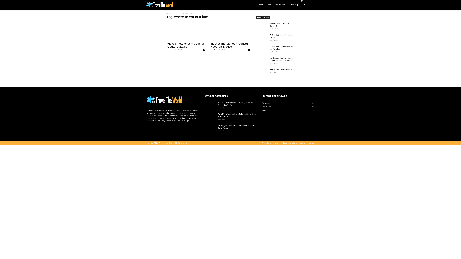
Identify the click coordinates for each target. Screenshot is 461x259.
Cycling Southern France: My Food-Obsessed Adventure (282, 59)
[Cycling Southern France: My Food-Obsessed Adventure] (262, 61)
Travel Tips (280, 4)
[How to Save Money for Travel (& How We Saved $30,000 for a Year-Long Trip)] (210, 105)
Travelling (293, 4)
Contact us (311, 143)
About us (302, 143)
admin (168, 50)
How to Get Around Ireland (281, 69)
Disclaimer (277, 143)
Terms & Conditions (290, 143)
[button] (312, 5)
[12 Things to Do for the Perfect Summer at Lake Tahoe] (210, 128)
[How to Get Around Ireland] (262, 72)
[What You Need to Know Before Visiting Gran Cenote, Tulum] (210, 117)
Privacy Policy (266, 143)
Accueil (168, 13)
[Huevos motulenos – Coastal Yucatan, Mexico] (185, 31)
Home (260, 4)
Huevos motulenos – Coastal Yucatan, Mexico (185, 45)
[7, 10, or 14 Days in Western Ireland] (262, 38)
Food (269, 4)
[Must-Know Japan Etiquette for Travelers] (262, 49)
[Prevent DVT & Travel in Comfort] (262, 26)
